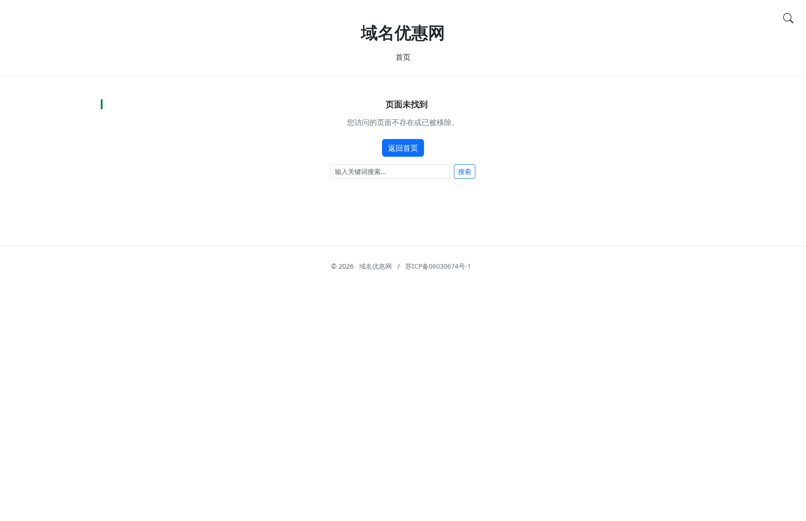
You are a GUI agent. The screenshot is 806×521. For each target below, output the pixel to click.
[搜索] (788, 17)
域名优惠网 (403, 32)
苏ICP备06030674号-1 (438, 266)
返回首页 (403, 148)
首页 (403, 57)
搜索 (464, 171)
